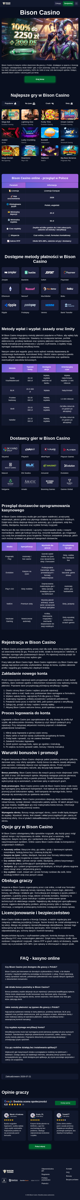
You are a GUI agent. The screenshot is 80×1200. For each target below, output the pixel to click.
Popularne (9, 103)
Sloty (68, 103)
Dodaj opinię (65, 1103)
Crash (48, 103)
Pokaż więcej (40, 1146)
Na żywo (28, 103)
